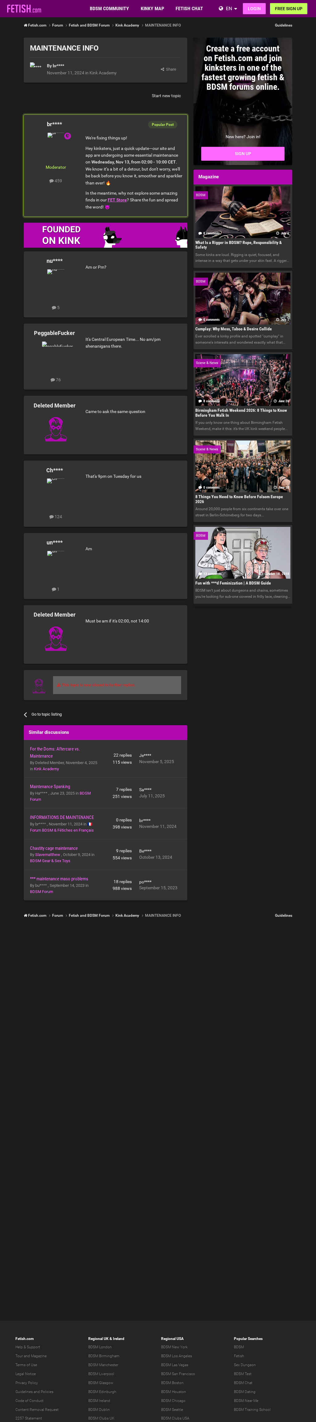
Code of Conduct (29, 1401)
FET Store (117, 199)
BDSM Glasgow (100, 1383)
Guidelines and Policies (34, 1392)
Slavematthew (48, 854)
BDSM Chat (243, 1383)
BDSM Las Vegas (174, 1365)
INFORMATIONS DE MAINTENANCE (62, 817)
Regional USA (172, 1339)
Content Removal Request (37, 1410)
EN (229, 8)
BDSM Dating (245, 1392)
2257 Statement (28, 1418)
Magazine (39, 1356)
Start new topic (166, 95)
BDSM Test (243, 1374)
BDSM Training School (252, 1410)
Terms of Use (26, 1365)
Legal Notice (25, 1374)
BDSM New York (174, 1347)
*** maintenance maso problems (59, 879)
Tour (19, 1356)
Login (254, 8)
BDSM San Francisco (178, 1374)
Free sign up (288, 8)
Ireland (118, 1339)
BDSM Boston (172, 1383)
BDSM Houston (173, 1392)
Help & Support (27, 1347)
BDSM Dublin (99, 1410)
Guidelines (283, 25)
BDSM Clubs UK (101, 1418)
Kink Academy (103, 72)
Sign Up (243, 153)
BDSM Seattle (172, 1410)
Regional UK (98, 1339)
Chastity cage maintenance (54, 848)
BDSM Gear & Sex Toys (50, 860)
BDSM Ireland (99, 1401)
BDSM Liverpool (101, 1374)
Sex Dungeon (245, 1365)
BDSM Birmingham (103, 1356)
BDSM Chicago (173, 1401)
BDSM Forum (41, 891)
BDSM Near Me (246, 1401)
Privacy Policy (26, 1383)
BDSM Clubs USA (175, 1418)
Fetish (239, 1356)
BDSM (239, 1347)
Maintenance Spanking (50, 786)
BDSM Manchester (103, 1365)
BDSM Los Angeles (176, 1356)
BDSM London (100, 1347)
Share (170, 69)
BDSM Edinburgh (102, 1392)
